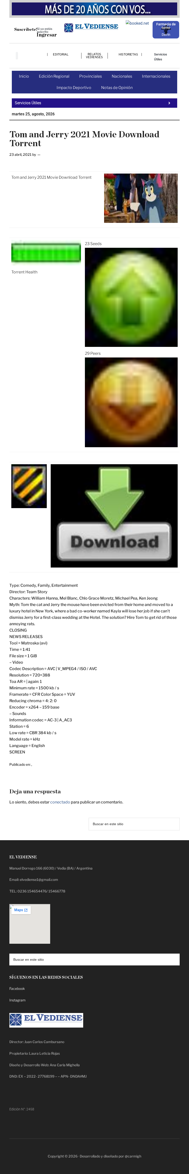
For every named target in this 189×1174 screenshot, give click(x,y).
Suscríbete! (25, 29)
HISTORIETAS (128, 54)
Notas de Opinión (117, 87)
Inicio (24, 76)
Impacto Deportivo (74, 87)
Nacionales (122, 76)
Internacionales (156, 76)
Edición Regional (54, 76)
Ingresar (46, 35)
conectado (60, 802)
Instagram (17, 1000)
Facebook (17, 988)
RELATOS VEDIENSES (94, 55)
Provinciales (90, 76)
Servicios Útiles (160, 57)
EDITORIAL (60, 54)
